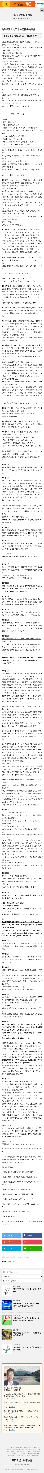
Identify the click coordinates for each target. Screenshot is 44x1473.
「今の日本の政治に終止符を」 (22, 1464)
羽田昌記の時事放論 (22, 15)
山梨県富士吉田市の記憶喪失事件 (30, 1453)
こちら (12, 1398)
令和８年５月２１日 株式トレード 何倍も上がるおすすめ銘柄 (27, 1305)
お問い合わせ (20, 1451)
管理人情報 (11, 1455)
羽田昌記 (11, 1261)
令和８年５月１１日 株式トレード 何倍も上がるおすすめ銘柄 (27, 1319)
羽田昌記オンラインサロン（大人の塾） (28, 1455)
